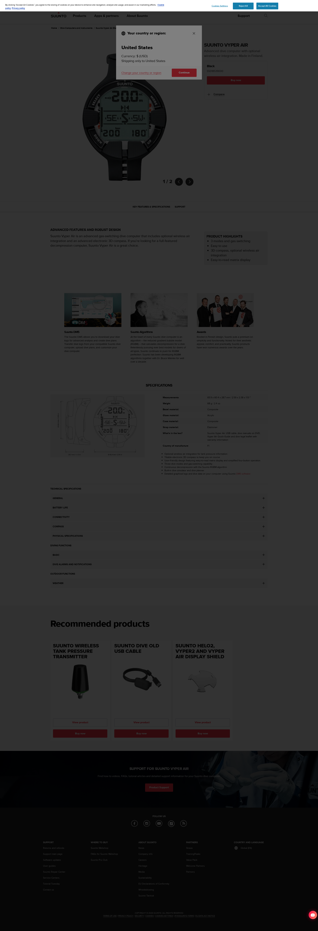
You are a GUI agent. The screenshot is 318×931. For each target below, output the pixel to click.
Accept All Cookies (267, 5)
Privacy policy (18, 8)
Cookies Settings (220, 5)
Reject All (243, 5)
